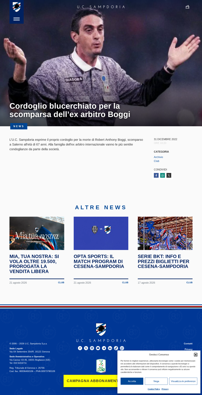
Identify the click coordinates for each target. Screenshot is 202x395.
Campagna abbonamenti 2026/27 (101, 381)
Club (156, 161)
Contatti (188, 343)
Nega (156, 381)
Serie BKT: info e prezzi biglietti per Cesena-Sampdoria (163, 261)
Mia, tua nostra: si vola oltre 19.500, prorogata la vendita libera (34, 264)
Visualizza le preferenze (183, 381)
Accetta (132, 381)
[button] (195, 354)
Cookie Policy (154, 389)
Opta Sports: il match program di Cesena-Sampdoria (99, 261)
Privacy (165, 389)
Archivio (158, 157)
